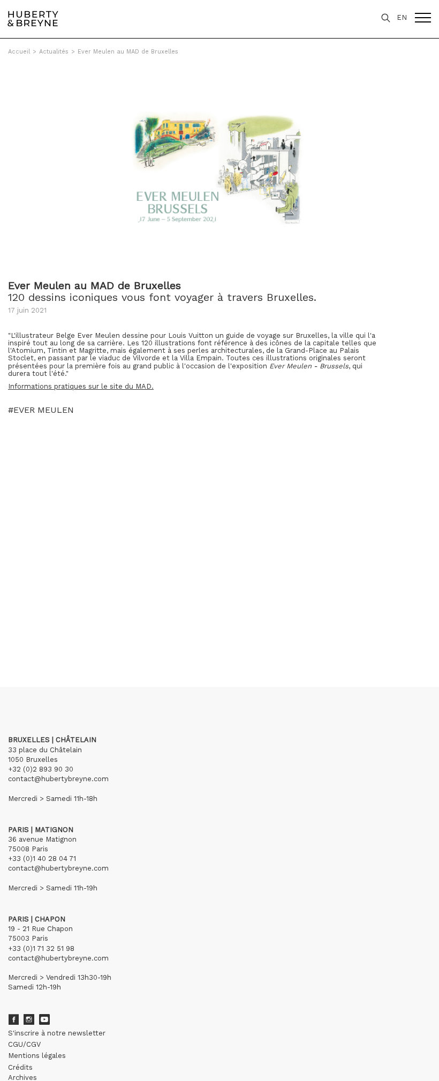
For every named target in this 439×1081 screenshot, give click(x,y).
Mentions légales (37, 1056)
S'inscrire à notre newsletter (56, 1033)
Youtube (44, 1019)
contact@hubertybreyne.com (58, 779)
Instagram (29, 1019)
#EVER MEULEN (41, 410)
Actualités (54, 51)
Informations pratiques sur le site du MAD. (81, 386)
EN (402, 17)
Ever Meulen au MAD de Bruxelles (128, 51)
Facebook (13, 1019)
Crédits (20, 1067)
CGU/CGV (24, 1044)
